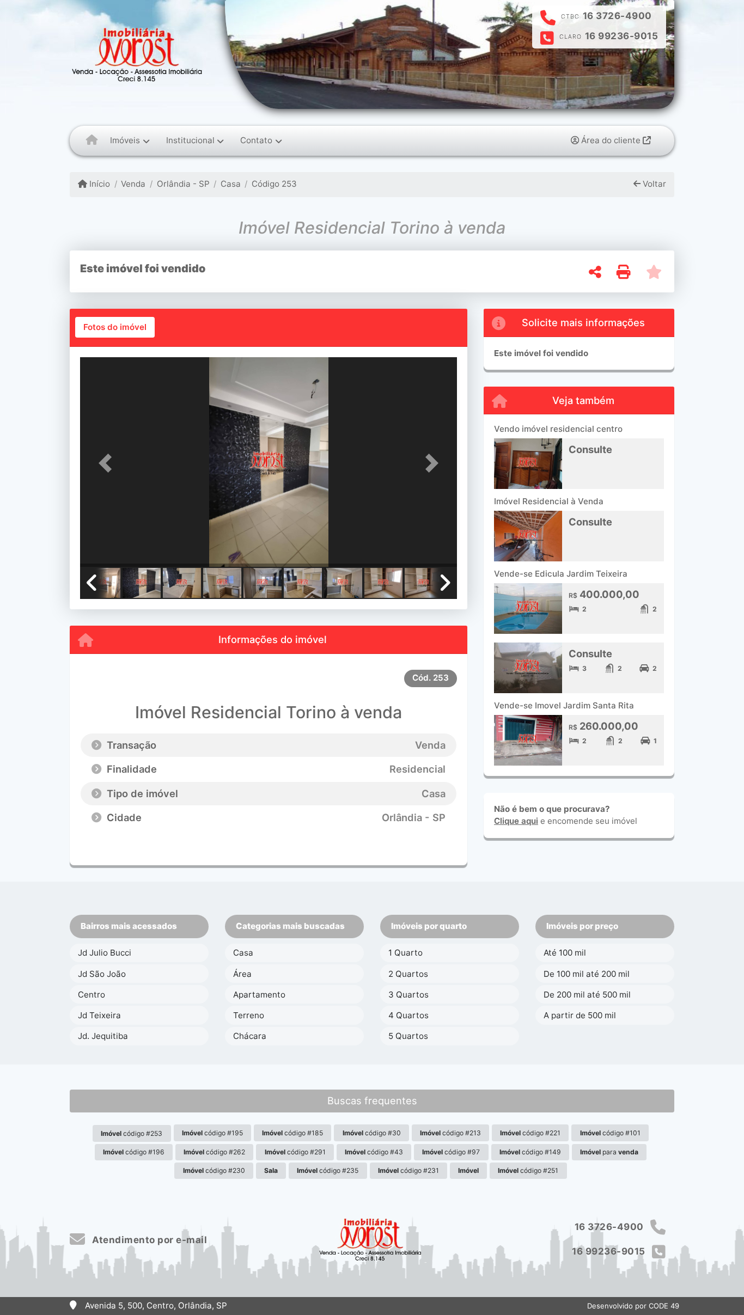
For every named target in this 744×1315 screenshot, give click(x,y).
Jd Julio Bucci (104, 952)
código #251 (528, 1170)
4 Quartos (408, 1015)
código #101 (610, 1133)
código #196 (133, 1152)
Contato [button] (256, 140)
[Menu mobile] (91, 140)
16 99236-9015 (621, 35)
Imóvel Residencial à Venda (548, 501)
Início (98, 184)
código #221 (530, 1133)
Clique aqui (516, 821)
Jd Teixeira (99, 1015)
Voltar (653, 184)
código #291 (295, 1152)
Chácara (249, 1036)
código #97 (451, 1152)
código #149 (530, 1152)
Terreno (248, 1015)
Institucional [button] (190, 140)
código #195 (212, 1133)
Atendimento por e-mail (148, 1239)
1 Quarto (405, 952)
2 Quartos (408, 974)
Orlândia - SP (183, 184)
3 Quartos (408, 994)
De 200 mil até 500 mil (587, 994)
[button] (108, 463)
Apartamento (259, 994)
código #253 (131, 1133)
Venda (133, 184)
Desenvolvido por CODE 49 (633, 1305)
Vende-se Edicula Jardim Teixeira (560, 573)
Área (242, 974)
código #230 (214, 1170)
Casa (231, 184)
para (609, 1152)
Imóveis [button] (125, 140)
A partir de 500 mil (580, 1015)
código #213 (450, 1133)
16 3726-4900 (617, 15)
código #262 (214, 1152)
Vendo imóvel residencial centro (558, 429)
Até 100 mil (565, 952)
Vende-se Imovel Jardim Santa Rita (564, 705)
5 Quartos (408, 1036)
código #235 (327, 1170)
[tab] (115, 327)
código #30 (372, 1133)
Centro (91, 994)
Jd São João (102, 974)
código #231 (408, 1170)
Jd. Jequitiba (103, 1036)
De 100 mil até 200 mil (587, 974)
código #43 (374, 1152)
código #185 (292, 1133)
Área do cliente (611, 140)
